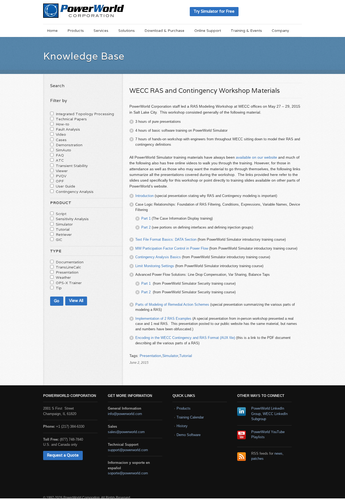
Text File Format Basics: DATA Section (165, 239)
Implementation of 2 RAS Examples (163, 319)
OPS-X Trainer (69, 282)
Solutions (126, 30)
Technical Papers (71, 119)
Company (280, 30)
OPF (60, 181)
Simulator (170, 355)
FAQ (60, 155)
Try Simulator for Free (214, 11)
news (278, 453)
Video (61, 134)
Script (61, 213)
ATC (60, 160)
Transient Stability (72, 165)
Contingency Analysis (75, 191)
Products (75, 30)
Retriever (64, 234)
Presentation (150, 355)
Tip (59, 287)
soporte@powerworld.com (128, 473)
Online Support (207, 30)
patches (257, 459)
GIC (59, 239)
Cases (61, 139)
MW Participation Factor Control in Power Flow (171, 248)
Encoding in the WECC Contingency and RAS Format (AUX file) (185, 338)
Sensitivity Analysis (72, 218)
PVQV (61, 176)
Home (52, 30)
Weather (63, 277)
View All (76, 300)
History (182, 426)
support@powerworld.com (128, 450)
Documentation (70, 262)
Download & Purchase (164, 30)
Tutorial (185, 355)
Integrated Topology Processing (85, 113)
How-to (62, 124)
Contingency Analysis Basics (158, 257)
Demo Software (189, 435)
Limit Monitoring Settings (154, 266)
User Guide (65, 186)
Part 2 (146, 227)
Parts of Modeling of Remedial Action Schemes (172, 304)
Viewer (62, 170)
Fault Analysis (68, 129)
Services (101, 30)
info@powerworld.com (125, 414)
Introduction (144, 196)
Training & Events (246, 30)
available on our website (256, 157)
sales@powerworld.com (126, 432)
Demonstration (69, 144)
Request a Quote (63, 455)
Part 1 (146, 218)
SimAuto (63, 150)
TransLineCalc (68, 267)
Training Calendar (190, 417)
